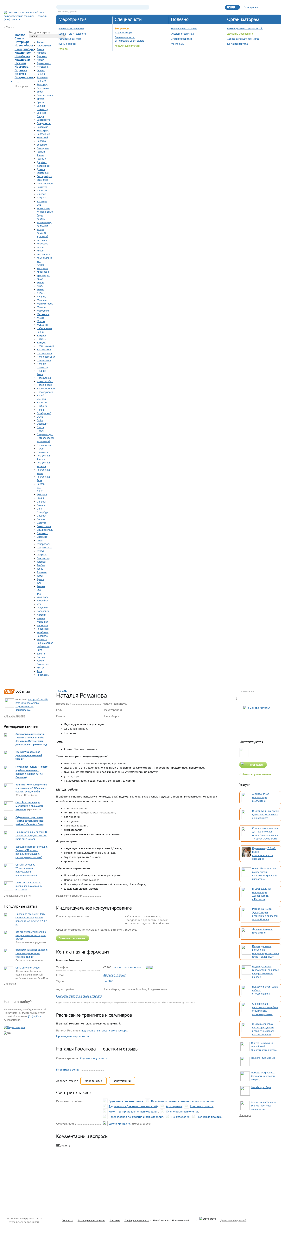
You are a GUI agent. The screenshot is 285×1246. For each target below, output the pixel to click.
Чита (39, 649)
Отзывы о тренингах (182, 33)
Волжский (42, 137)
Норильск (42, 402)
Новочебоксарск (46, 388)
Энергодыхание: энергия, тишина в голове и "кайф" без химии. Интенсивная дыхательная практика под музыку (31, 741)
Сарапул (41, 519)
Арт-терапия (174, 1106)
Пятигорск (42, 452)
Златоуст (42, 186)
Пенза (40, 427)
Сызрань (42, 554)
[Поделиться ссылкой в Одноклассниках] (111, 895)
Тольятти (42, 572)
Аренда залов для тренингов (243, 38)
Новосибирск (24, 45)
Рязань (40, 497)
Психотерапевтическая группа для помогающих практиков (29, 886)
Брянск (40, 102)
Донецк (41, 169)
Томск (40, 575)
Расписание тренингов (71, 28)
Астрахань (42, 66)
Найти (146, 7)
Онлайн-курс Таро (261, 1087)
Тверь (40, 568)
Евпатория (42, 172)
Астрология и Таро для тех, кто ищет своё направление (263, 1106)
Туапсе (40, 579)
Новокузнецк (44, 377)
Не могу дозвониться (66, 971)
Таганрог (41, 561)
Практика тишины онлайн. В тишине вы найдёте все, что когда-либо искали (31, 835)
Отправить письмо (114, 974)
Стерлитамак (44, 547)
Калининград (44, 222)
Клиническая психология (182, 1111)
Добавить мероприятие (240, 33)
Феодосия (42, 607)
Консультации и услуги (127, 45)
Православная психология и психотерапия (136, 1116)
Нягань (40, 409)
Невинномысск (45, 345)
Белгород (42, 84)
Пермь (40, 430)
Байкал (41, 73)
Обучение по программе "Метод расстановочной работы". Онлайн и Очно (29, 821)
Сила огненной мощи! (28, 967)
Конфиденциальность (136, 1220)
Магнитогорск (45, 303)
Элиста (41, 653)
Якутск (40, 667)
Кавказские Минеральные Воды (45, 212)
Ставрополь (43, 543)
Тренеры (61, 690)
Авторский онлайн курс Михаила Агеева (32, 706)
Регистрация (251, 7)
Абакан (41, 42)
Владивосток (24, 77)
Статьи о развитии (181, 38)
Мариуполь (43, 310)
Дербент (42, 162)
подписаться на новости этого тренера (104, 1030)
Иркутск (20, 73)
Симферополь (45, 529)
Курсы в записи (67, 43)
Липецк (41, 292)
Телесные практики (210, 1116)
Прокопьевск (44, 445)
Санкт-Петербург (22, 40)
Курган (40, 282)
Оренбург (42, 423)
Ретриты (63, 48)
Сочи (39, 540)
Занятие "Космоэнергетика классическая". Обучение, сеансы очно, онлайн (31, 788)
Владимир (42, 126)
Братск (40, 98)
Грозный (41, 158)
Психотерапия (180, 1116)
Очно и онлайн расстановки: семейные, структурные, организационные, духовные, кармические (265, 1011)
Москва (20, 35)
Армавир (42, 56)
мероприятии (93, 1080)
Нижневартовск (46, 356)
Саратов (41, 522)
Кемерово (42, 243)
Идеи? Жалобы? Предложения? (171, 1220)
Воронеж (21, 70)
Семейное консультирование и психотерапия (182, 1101)
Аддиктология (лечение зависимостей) (133, 1106)
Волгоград (42, 130)
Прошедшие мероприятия (73, 1036)
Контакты (115, 1220)
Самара (41, 505)
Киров (40, 250)
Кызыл (40, 289)
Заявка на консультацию (72, 938)
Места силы (177, 43)
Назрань (41, 335)
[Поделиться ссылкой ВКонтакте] (105, 895)
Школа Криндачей (120, 1123)
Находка (41, 342)
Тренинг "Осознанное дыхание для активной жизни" (29, 755)
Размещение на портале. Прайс (245, 28)
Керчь (40, 247)
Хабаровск (43, 611)
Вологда (41, 140)
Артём (40, 59)
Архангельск (44, 63)
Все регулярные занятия (17, 895)
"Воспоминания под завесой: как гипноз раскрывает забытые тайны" (32, 953)
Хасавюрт (42, 625)
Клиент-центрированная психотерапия (133, 1111)
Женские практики (201, 1106)
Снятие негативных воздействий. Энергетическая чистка (264, 1046)
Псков (40, 448)
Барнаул (41, 80)
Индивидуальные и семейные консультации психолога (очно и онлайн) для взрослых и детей (265, 953)
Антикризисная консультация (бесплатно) (260, 797)
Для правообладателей (233, 1220)
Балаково (42, 77)
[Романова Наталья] (256, 719)
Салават (41, 501)
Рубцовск (42, 494)
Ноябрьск (42, 405)
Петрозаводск (45, 434)
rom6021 (108, 981)
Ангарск (41, 52)
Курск (40, 285)
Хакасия (41, 614)
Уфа (39, 604)
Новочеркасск (45, 392)
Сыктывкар (43, 558)
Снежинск (42, 536)
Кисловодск (43, 254)
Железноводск (45, 183)
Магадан (42, 300)
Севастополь (44, 526)
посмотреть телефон (127, 967)
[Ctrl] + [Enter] (35, 1016)
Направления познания (184, 28)
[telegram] (151, 967)
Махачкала (43, 314)
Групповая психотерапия (126, 1101)
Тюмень (41, 586)
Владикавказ (44, 123)
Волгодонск (43, 133)
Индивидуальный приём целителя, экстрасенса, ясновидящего (265, 814)
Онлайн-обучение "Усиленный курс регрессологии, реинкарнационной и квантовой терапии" (27, 871)
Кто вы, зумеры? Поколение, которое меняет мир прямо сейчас (31, 935)
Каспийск (42, 240)
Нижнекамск (44, 360)
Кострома (42, 268)
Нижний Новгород (21, 64)
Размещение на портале (91, 1220)
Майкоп (41, 307)
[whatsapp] (147, 967)
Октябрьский (44, 413)
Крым (40, 278)
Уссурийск (42, 600)
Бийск (40, 91)
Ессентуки (42, 179)
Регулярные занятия (70, 38)
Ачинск (41, 70)
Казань (41, 218)
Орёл (40, 420)
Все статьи (10, 983)
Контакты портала (237, 43)
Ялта (39, 671)
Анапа (40, 49)
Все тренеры (122, 28)
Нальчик (41, 338)
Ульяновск (42, 597)
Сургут (40, 550)
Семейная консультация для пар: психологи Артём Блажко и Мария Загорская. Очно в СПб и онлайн (265, 835)
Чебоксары (43, 628)
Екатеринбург (24, 49)
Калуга (40, 229)
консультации (122, 1080)
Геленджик (43, 148)
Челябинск (22, 56)
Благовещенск (45, 95)
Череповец (43, 635)
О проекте (67, 1220)
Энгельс (41, 657)
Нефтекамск (44, 349)
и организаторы (123, 32)
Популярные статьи (20, 906)
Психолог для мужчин (263, 1058)
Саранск (41, 515)
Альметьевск (44, 45)
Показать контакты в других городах (79, 995)
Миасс (40, 317)
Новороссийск (45, 381)
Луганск (41, 296)
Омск (40, 416)
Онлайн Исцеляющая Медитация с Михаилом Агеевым (29, 806)
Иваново (42, 190)
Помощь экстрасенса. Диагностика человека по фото (263, 1076)
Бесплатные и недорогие (72, 33)
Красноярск (23, 52)
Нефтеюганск (44, 353)
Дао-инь (73, 11)
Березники (43, 88)
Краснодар (22, 59)
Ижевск (41, 193)
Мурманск (42, 324)
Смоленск (42, 533)
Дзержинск (43, 165)
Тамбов (41, 565)
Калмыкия (42, 225)
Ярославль (43, 674)
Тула (39, 582)
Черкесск (42, 639)
